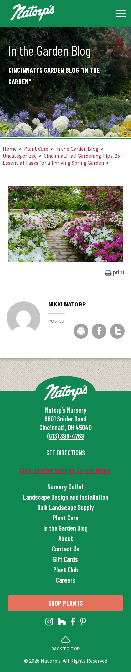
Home (10, 148)
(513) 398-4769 (65, 436)
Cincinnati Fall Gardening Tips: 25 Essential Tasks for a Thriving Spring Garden (61, 159)
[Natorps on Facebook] (73, 623)
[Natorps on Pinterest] (83, 623)
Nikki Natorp (67, 304)
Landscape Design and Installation (65, 497)
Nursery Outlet (65, 486)
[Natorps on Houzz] (62, 623)
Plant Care (36, 148)
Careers (65, 580)
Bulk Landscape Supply (65, 507)
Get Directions (65, 453)
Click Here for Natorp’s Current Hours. (66, 470)
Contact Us (65, 549)
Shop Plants (65, 603)
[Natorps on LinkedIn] (49, 623)
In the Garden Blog (77, 148)
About (65, 538)
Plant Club (65, 570)
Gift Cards (65, 559)
